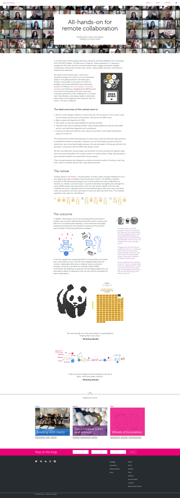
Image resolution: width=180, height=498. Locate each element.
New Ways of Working (134, 437)
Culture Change (115, 437)
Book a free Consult (134, 486)
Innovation (124, 437)
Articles (130, 469)
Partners (131, 476)
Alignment (76, 437)
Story (48, 437)
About (148, 2)
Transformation (115, 469)
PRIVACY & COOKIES (51, 494)
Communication (40, 437)
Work (158, 2)
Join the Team (132, 479)
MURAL (73, 177)
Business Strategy (85, 437)
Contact (167, 2)
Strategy (54, 437)
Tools (130, 472)
